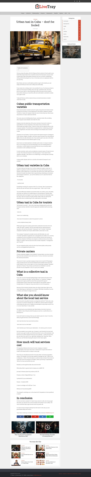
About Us (60, 473)
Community (49, 13)
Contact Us (65, 473)
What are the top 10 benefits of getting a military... (26, 448)
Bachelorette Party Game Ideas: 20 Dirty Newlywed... (52, 455)
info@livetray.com (50, 412)
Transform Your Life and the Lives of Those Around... (71, 51)
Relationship (35, 13)
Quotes (61, 13)
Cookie (79, 473)
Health (56, 13)
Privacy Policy (75, 473)
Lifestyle (28, 13)
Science (43, 13)
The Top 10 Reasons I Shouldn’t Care (51, 462)
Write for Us (69, 473)
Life (66, 13)
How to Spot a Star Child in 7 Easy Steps (27, 462)
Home (22, 13)
